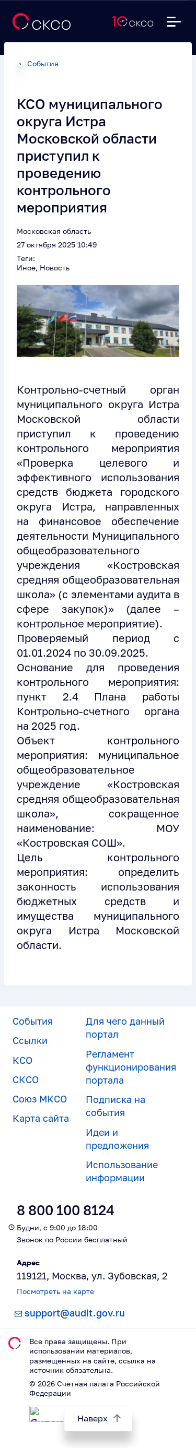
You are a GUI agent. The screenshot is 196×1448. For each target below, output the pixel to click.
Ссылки (30, 1040)
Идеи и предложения (117, 1138)
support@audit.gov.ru (75, 1313)
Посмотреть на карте (55, 1291)
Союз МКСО (40, 1099)
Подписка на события (115, 1106)
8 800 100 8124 (65, 1210)
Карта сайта (41, 1118)
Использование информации (122, 1171)
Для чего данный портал (125, 1027)
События (43, 63)
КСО (22, 1060)
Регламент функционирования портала (131, 1067)
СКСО (26, 1079)
